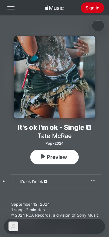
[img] (54, 8)
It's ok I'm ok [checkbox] (31, 181)
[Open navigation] (11, 8)
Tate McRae (55, 135)
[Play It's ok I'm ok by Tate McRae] (14, 181)
